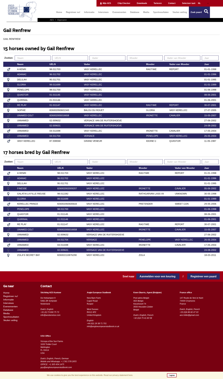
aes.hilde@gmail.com (189, 315)
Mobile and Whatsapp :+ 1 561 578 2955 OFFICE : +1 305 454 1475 (58, 363)
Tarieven (158, 3)
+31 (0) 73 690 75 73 (49, 312)
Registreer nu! (73, 12)
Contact (171, 3)
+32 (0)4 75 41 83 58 (142, 318)
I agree (172, 375)
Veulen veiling (180, 12)
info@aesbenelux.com (50, 315)
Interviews (103, 12)
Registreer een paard (203, 276)
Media (146, 12)
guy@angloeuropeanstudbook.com (56, 367)
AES (52, 20)
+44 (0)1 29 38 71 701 (97, 323)
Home (59, 12)
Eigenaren (61, 20)
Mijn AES (106, 3)
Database (134, 12)
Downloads (142, 3)
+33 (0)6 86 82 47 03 (189, 312)
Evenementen (119, 12)
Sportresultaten (161, 12)
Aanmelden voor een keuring (158, 276)
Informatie (89, 12)
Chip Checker (124, 3)
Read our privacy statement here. (118, 375)
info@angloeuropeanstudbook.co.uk (103, 326)
